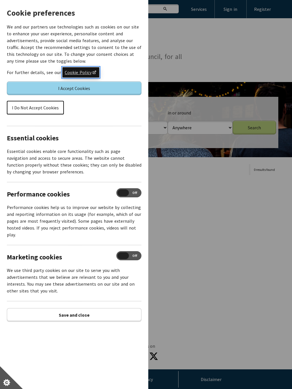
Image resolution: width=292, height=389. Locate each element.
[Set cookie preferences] (11, 377)
